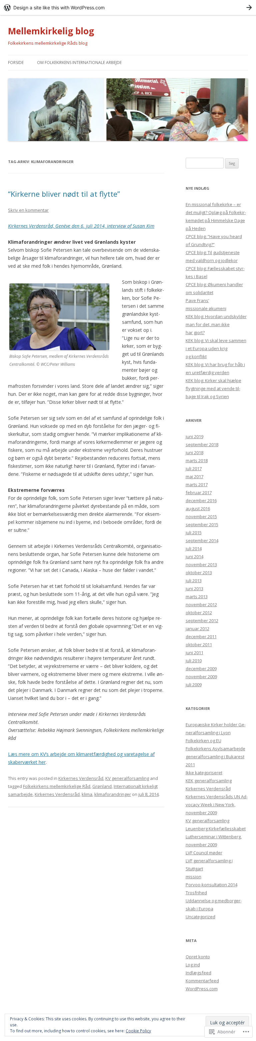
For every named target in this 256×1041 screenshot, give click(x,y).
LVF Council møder (204, 853)
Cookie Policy (138, 1031)
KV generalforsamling (127, 778)
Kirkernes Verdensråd (80, 778)
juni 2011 (194, 653)
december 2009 (201, 669)
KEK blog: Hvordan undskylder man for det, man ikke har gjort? (216, 324)
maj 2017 (194, 476)
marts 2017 (197, 484)
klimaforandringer (112, 794)
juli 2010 (194, 661)
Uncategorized (200, 917)
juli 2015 (194, 533)
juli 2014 (194, 549)
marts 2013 (197, 597)
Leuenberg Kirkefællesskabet (216, 829)
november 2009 (201, 677)
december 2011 (201, 637)
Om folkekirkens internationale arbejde (79, 62)
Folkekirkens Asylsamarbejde (215, 749)
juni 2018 (194, 452)
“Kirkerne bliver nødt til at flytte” (64, 194)
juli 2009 (194, 685)
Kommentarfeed (202, 981)
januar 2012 (197, 629)
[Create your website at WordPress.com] (128, 7)
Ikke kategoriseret (204, 773)
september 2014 (202, 541)
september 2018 (202, 444)
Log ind (193, 965)
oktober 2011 (199, 645)
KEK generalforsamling (209, 781)
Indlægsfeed (198, 973)
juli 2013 (194, 581)
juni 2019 (194, 436)
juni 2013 (194, 589)
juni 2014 (194, 557)
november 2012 (201, 605)
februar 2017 (199, 492)
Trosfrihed (196, 893)
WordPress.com (202, 989)
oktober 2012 (199, 613)
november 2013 (201, 565)
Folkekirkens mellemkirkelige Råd (56, 786)
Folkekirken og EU (203, 741)
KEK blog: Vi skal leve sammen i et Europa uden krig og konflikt (216, 348)
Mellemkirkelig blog (51, 31)
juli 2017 (194, 468)
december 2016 (201, 500)
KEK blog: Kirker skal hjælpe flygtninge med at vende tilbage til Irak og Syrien (213, 388)
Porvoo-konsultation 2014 (211, 885)
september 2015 (202, 525)
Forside (16, 62)
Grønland (102, 786)
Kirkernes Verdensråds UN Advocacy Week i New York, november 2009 (217, 805)
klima (87, 794)
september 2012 (202, 621)
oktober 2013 (199, 573)
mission (193, 877)
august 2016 (198, 508)
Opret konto (198, 957)
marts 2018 (197, 460)
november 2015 (201, 516)
